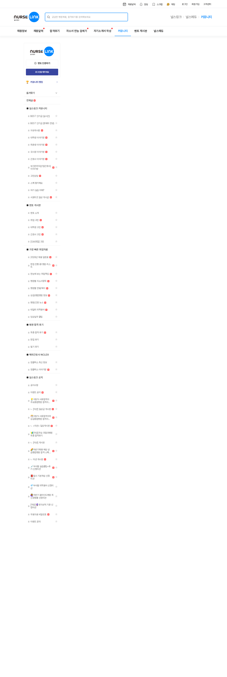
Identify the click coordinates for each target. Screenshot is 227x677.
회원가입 (195, 4)
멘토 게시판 (140, 31)
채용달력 (38, 31)
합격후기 (55, 31)
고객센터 (207, 4)
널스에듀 (191, 17)
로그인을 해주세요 (42, 72)
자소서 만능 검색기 (76, 31)
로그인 (185, 4)
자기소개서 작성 (102, 31)
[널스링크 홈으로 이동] (27, 17)
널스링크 (175, 17)
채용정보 (22, 31)
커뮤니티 (206, 17)
